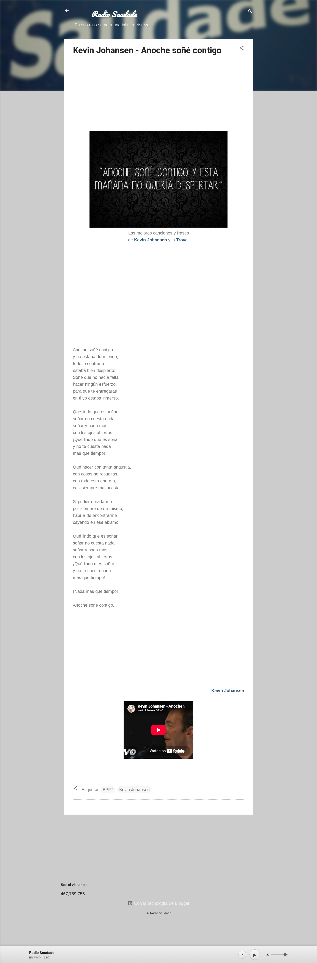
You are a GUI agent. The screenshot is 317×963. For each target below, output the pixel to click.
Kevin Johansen (134, 789)
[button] (241, 48)
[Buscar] (250, 11)
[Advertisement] (158, 94)
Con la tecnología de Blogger (161, 903)
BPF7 (108, 789)
